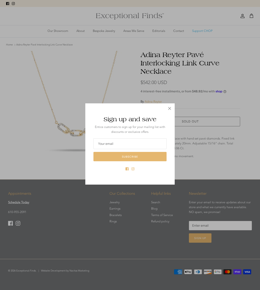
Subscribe (130, 156)
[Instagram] (132, 168)
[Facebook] (127, 168)
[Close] (169, 108)
